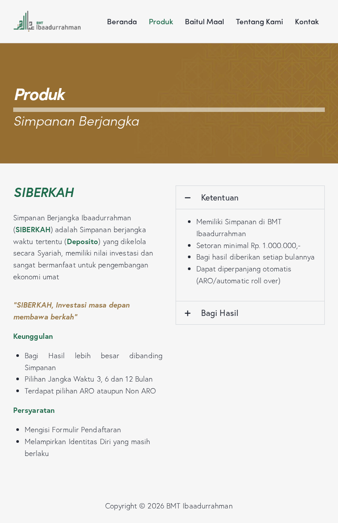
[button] (250, 197)
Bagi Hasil (220, 312)
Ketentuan (220, 197)
